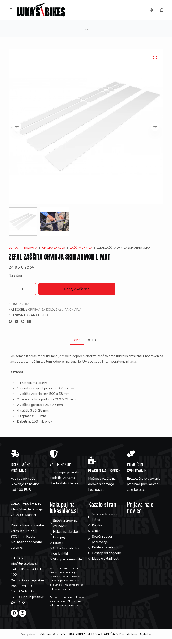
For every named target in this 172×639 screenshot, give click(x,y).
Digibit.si (144, 634)
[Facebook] (10, 321)
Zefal (46, 315)
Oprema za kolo (41, 310)
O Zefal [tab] (93, 340)
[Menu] (10, 10)
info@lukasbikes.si (24, 563)
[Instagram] (22, 613)
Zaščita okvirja (69, 310)
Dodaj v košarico (76, 289)
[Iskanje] (86, 28)
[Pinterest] (22, 321)
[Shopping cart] (161, 10)
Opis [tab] (77, 340)
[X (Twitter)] (16, 321)
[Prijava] (151, 10)
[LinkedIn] (29, 321)
